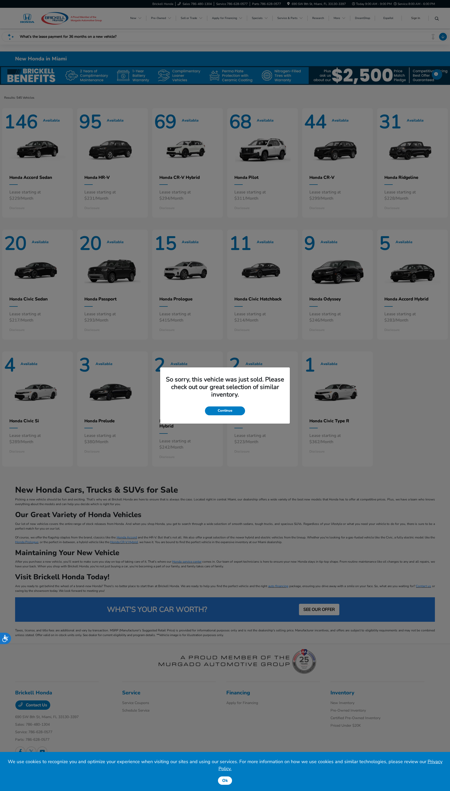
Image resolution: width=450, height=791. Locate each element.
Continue (225, 410)
